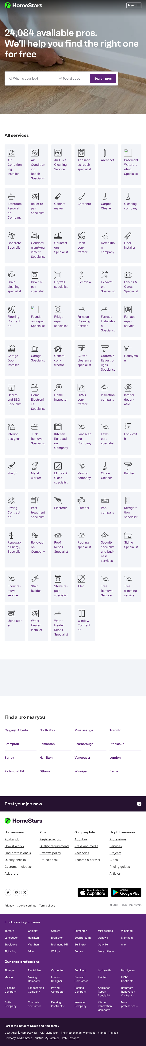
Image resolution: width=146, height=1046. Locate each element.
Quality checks (15, 860)
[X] (24, 892)
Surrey (9, 757)
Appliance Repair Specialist (104, 991)
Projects (115, 853)
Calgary (33, 930)
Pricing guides (120, 866)
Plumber (10, 970)
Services (116, 846)
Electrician (34, 970)
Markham (127, 937)
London (115, 757)
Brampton (12, 744)
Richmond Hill (15, 771)
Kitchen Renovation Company (105, 1006)
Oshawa (103, 937)
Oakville (103, 944)
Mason (9, 977)
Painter (102, 977)
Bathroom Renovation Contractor (128, 991)
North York (47, 730)
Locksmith (104, 970)
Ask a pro (11, 873)
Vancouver (82, 757)
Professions (118, 839)
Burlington (81, 944)
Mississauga (84, 730)
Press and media (86, 846)
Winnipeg (81, 771)
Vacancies (82, 853)
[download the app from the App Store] (93, 892)
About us (81, 839)
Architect (80, 970)
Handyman (128, 970)
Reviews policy (50, 853)
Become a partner (87, 860)
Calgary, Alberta (16, 730)
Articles (115, 873)
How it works (14, 846)
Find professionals (18, 853)
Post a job (12, 839)
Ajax (123, 944)
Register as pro (50, 839)
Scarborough (84, 744)
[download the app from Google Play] (126, 892)
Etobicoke (117, 744)
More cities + (106, 951)
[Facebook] (8, 892)
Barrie (114, 771)
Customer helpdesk (19, 866)
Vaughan (33, 944)
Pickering (10, 951)
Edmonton (47, 744)
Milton (31, 951)
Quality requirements (54, 846)
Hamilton (46, 757)
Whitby (55, 951)
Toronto (115, 730)
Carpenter (57, 970)
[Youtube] (16, 892)
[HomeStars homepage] (27, 5)
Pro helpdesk (49, 860)
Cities (114, 860)
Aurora (79, 951)
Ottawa (45, 771)
